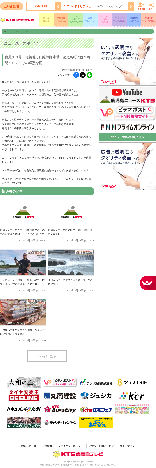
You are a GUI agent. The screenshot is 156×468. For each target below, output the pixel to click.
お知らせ (148, 19)
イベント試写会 (105, 19)
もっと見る (47, 356)
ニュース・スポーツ (21, 31)
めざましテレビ (81, 6)
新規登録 (141, 9)
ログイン (151, 9)
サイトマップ (127, 445)
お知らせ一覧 (28, 445)
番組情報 (61, 19)
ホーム (46, 19)
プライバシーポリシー (70, 445)
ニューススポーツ (75, 19)
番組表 (14, 6)
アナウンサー (119, 19)
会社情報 (134, 19)
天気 (90, 19)
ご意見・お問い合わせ (101, 445)
